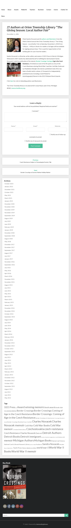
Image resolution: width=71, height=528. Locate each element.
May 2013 (8, 363)
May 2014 (8, 328)
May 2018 (8, 241)
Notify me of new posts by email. (36, 141)
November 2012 (10, 380)
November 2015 (10, 282)
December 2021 (9, 189)
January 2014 (9, 340)
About (9, 9)
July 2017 (8, 256)
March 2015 (8, 299)
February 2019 (9, 227)
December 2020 (9, 204)
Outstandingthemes (42, 524)
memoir (8, 440)
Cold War (29, 425)
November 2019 (10, 212)
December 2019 (9, 210)
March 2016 (8, 276)
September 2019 (10, 215)
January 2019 (9, 230)
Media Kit (24, 9)
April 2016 (8, 273)
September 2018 (10, 236)
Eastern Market (45, 437)
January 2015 (9, 305)
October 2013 (9, 348)
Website (57, 126)
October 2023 (9, 184)
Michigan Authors (23, 440)
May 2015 (8, 293)
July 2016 (8, 267)
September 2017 (10, 250)
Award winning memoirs (30, 407)
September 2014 (10, 317)
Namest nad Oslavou (58, 441)
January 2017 (9, 259)
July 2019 (8, 221)
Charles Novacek (42, 421)
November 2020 (10, 207)
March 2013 (8, 369)
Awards (16, 9)
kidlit (63, 437)
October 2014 (9, 314)
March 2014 (8, 334)
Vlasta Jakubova (27, 448)
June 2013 (8, 360)
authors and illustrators (49, 39)
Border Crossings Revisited (15, 422)
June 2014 (8, 325)
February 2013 (9, 372)
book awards (50, 407)
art (16, 407)
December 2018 (9, 233)
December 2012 (9, 377)
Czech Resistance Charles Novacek (20, 433)
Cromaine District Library (19, 429)
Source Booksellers (8, 448)
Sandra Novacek (50, 444)
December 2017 (9, 244)
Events (56, 9)
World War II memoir (23, 451)
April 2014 (8, 331)
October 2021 (9, 192)
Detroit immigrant (30, 436)
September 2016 (10, 265)
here (11, 81)
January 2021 (9, 201)
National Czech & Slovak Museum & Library (17, 444)
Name (13, 126)
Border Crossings (25, 410)
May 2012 (8, 398)
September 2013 (10, 351)
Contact (48, 9)
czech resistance (53, 429)
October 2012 (9, 383)
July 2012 (8, 392)
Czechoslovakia (35, 429)
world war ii (43, 447)
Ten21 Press (17, 448)
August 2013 (9, 354)
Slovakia (61, 444)
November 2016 (10, 262)
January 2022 (9, 186)
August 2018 (9, 238)
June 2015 (8, 291)
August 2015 (9, 285)
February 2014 (9, 337)
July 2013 (8, 357)
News (3, 16)
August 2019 (9, 218)
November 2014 (10, 311)
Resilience (39, 444)
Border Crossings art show (43, 418)
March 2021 (8, 198)
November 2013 (10, 346)
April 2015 (8, 296)
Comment (35, 111)
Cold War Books (41, 425)
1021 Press (9, 407)
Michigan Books (43, 440)
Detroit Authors (51, 432)
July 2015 (8, 288)
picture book (33, 444)
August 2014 (9, 320)
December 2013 (9, 343)
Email (35, 126)
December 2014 (9, 308)
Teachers (32, 9)
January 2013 (9, 375)
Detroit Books (12, 436)
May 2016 (8, 270)
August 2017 (9, 253)
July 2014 (8, 322)
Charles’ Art (64, 9)
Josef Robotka (58, 437)
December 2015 (9, 279)
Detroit (39, 433)
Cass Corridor (28, 422)
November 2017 (10, 247)
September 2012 (10, 386)
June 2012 (8, 395)
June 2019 (8, 224)
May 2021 (8, 195)
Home (3, 9)
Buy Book (41, 9)
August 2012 (9, 389)
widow (34, 448)
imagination (52, 437)
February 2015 (9, 302)
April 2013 (8, 366)
